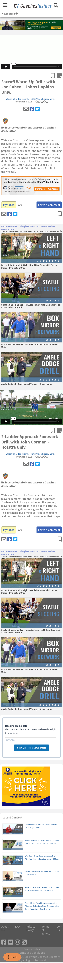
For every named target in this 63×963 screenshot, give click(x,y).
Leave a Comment (49, 205)
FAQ (17, 926)
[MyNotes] (59, 76)
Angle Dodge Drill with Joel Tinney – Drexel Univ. (26, 384)
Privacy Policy (30, 928)
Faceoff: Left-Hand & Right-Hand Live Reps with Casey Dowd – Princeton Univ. (29, 266)
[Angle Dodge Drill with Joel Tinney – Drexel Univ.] (31, 367)
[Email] (26, 109)
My (8, 205)
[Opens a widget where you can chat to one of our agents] (12, 957)
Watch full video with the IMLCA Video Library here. (30, 99)
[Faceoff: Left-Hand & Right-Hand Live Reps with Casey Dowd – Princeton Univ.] (31, 248)
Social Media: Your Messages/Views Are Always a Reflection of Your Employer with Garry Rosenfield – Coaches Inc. (42, 906)
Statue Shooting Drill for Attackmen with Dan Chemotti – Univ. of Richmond (31, 306)
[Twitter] (37, 109)
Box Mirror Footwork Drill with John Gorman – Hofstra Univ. (29, 345)
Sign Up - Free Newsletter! (31, 747)
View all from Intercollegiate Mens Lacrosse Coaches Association (30, 231)
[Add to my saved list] (54, 76)
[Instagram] (17, 942)
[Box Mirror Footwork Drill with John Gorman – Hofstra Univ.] (31, 327)
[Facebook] (32, 109)
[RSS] (24, 942)
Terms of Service (46, 930)
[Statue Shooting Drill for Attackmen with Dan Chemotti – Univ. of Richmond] (31, 288)
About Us (5, 928)
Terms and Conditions (31, 952)
